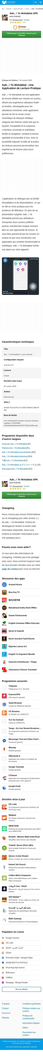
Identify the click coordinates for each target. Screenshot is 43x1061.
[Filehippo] (8, 2)
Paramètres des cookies (29, 1033)
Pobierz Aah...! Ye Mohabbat (14, 448)
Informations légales (31, 1023)
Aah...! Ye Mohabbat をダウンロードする (19, 465)
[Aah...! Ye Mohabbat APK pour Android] (5, 18)
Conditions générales (31, 1004)
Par (16, 20)
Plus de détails (22, 989)
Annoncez (6, 1013)
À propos (6, 1004)
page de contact (10, 569)
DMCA (25, 1028)
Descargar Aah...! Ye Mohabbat (15, 469)
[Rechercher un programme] (35, 2)
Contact (5, 1008)
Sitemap (5, 1018)
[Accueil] (3, 9)
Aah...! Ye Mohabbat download (15, 456)
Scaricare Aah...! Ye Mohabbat (14, 444)
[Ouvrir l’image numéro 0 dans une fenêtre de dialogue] (20, 276)
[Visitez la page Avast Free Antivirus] (21, 28)
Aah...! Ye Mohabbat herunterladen (16, 452)
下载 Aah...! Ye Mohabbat (12, 460)
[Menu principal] (40, 2)
